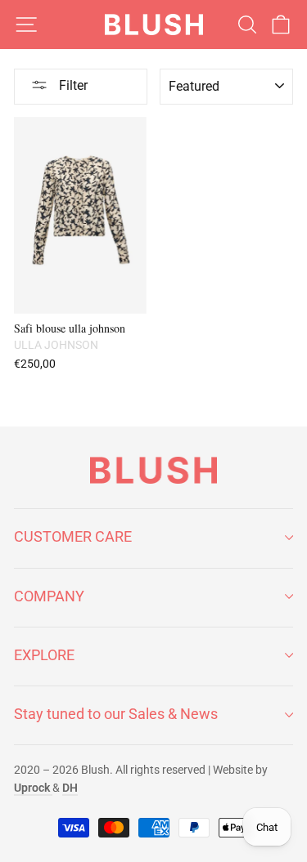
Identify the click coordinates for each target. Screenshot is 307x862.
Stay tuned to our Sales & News (116, 713)
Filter (72, 85)
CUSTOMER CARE (73, 536)
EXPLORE (44, 654)
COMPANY (49, 596)
